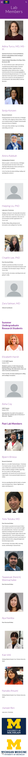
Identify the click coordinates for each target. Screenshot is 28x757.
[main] (14, 9)
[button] (2, 2)
